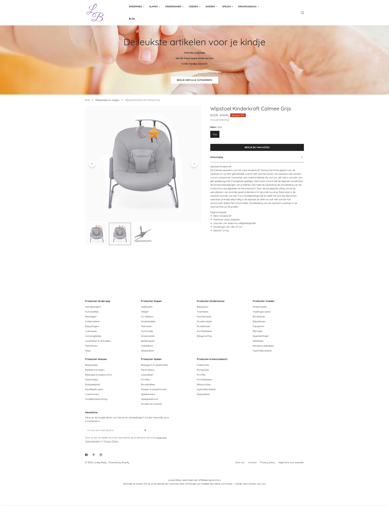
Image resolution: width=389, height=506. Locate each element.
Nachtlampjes (204, 316)
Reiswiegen (91, 316)
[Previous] (92, 163)
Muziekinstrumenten (151, 403)
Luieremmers (92, 394)
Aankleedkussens (94, 389)
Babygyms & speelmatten (154, 364)
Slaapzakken (147, 350)
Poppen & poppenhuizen (154, 389)
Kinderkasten (148, 336)
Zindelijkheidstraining (96, 399)
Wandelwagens (93, 306)
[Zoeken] (302, 12)
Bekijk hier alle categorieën (194, 80)
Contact (252, 462)
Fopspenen (258, 326)
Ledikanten (147, 306)
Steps (88, 350)
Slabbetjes (258, 340)
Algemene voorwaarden (291, 462)
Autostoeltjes (92, 311)
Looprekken (147, 374)
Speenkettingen (261, 336)
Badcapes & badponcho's (98, 374)
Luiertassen (91, 331)
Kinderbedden (148, 321)
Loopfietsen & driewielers (98, 340)
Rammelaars (148, 369)
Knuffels (145, 379)
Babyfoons (202, 306)
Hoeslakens (147, 345)
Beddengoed (147, 340)
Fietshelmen (91, 345)
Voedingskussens (262, 311)
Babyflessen (259, 321)
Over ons (239, 462)
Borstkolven (259, 316)
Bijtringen (258, 331)
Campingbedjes (93, 336)
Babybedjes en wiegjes (107, 100)
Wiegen (145, 311)
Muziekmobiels (204, 321)
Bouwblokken (148, 384)
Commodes (147, 331)
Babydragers (92, 326)
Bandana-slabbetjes (263, 345)
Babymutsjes (204, 384)
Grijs (215, 134)
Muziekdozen (203, 326)
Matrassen (146, 326)
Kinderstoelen (260, 306)
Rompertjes (203, 369)
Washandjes (91, 379)
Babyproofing (204, 336)
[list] (143, 164)
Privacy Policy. (111, 441)
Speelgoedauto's (149, 399)
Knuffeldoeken (204, 331)
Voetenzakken (92, 321)
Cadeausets (203, 364)
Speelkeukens (148, 394)
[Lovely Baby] (95, 13)
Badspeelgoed (92, 384)
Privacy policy (267, 462)
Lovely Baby (100, 462)
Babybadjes (91, 364)
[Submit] (145, 430)
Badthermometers (94, 369)
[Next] (194, 163)
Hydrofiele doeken (262, 350)
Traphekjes (202, 311)
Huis (87, 100)
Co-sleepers (147, 316)
